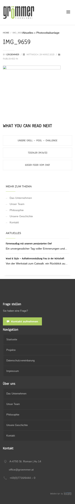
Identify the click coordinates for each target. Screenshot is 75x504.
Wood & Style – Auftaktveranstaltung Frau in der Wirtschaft (35, 258)
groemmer (13, 54)
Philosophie (17, 210)
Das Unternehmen (21, 197)
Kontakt (14, 222)
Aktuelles (27, 32)
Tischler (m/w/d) (37, 152)
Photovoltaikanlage (47, 32)
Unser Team (17, 204)
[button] (7, 497)
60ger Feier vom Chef (37, 165)
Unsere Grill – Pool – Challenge (37, 140)
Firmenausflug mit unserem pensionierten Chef (29, 243)
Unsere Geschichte (21, 216)
